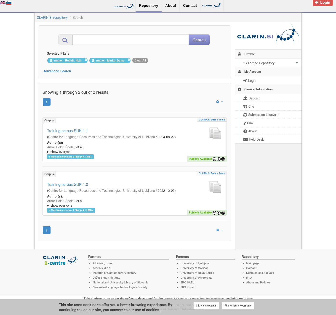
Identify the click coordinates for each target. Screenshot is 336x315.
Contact (251, 268)
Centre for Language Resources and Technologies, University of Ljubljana (101, 136)
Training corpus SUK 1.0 (67, 184)
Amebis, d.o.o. (102, 268)
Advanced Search (57, 71)
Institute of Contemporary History (114, 273)
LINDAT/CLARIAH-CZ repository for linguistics (194, 298)
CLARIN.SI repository (52, 17)
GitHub (248, 298)
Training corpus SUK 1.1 (67, 130)
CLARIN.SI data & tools (212, 119)
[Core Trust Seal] (61, 278)
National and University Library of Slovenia (120, 282)
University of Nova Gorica (197, 273)
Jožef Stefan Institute (106, 277)
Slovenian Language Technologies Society (120, 287)
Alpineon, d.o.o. (102, 263)
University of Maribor (194, 268)
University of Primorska (196, 277)
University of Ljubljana (195, 263)
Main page (252, 263)
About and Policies (258, 282)
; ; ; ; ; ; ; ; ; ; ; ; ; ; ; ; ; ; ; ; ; (132, 149)
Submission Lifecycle (260, 273)
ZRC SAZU (188, 282)
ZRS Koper (188, 287)
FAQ (249, 277)
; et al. (65, 149)
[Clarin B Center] (61, 260)
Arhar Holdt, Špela (60, 147)
